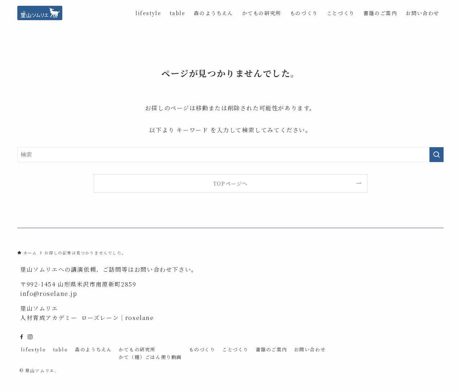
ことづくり (235, 349)
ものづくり (202, 349)
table (60, 349)
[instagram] (30, 337)
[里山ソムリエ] (39, 13)
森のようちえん (93, 349)
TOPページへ (230, 183)
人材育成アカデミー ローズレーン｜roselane (87, 318)
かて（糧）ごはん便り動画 (150, 357)
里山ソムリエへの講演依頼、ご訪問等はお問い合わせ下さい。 (109, 269)
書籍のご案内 (271, 349)
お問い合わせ (310, 349)
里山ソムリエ (39, 308)
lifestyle (33, 349)
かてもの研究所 (137, 349)
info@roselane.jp (48, 293)
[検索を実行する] (436, 154)
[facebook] (21, 337)
